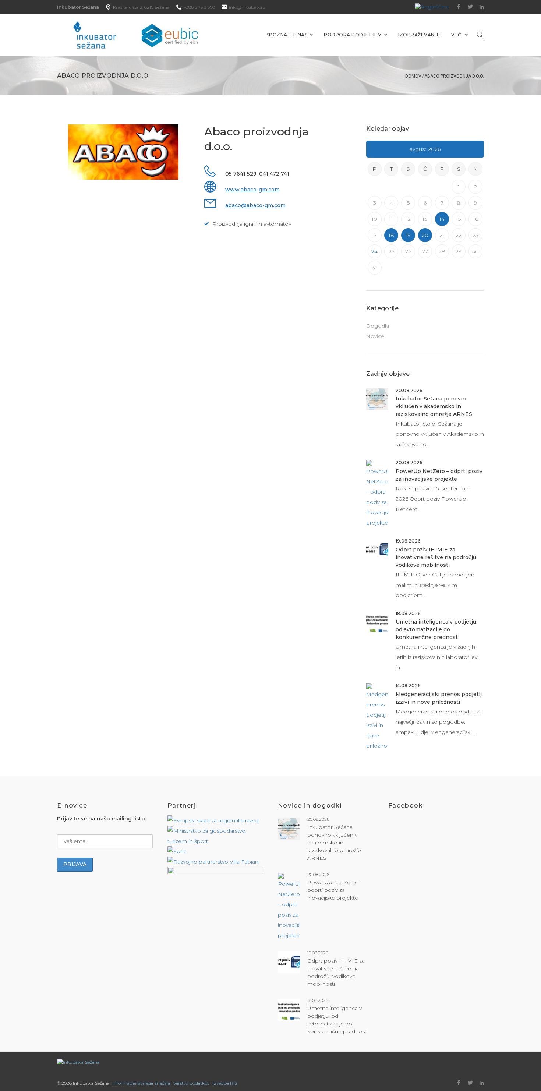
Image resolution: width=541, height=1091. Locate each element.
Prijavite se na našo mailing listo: (101, 818)
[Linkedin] (482, 7)
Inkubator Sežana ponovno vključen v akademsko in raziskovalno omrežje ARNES (434, 406)
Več (456, 35)
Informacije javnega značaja (141, 1083)
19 (408, 235)
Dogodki (377, 325)
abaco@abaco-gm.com (255, 205)
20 (425, 235)
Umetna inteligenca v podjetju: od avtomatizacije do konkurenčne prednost (436, 629)
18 (391, 235)
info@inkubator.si (247, 7)
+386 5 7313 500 (199, 7)
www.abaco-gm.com (252, 189)
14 (442, 219)
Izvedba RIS (225, 1083)
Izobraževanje (419, 35)
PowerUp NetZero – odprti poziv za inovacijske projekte (333, 890)
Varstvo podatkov (191, 1083)
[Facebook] (458, 7)
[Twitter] (470, 7)
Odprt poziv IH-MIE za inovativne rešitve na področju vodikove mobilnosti (436, 557)
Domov (413, 76)
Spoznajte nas (286, 35)
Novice (375, 336)
